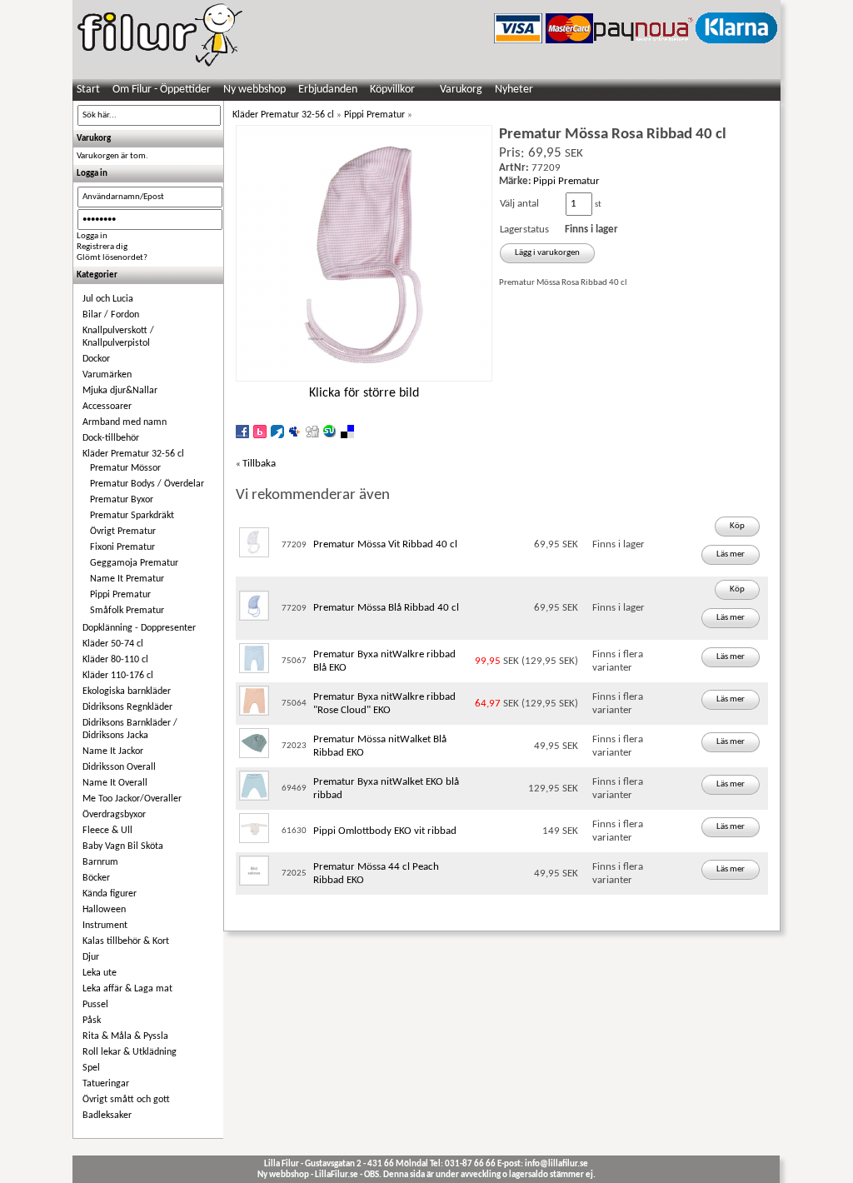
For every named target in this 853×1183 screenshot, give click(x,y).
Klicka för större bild (364, 393)
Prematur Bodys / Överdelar (147, 484)
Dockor (96, 359)
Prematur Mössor (125, 468)
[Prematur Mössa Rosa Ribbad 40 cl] (364, 379)
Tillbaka (259, 463)
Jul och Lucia (107, 299)
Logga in (92, 236)
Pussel (95, 1005)
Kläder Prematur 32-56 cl (133, 454)
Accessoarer (107, 407)
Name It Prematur (127, 579)
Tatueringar (105, 1084)
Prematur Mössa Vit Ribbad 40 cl (385, 544)
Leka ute (99, 973)
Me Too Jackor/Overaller (132, 799)
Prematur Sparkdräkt (132, 516)
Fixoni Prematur (122, 547)
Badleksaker (107, 1116)
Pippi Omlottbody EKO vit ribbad (384, 831)
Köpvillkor (392, 89)
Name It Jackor (112, 751)
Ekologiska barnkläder (126, 691)
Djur (90, 957)
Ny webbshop (254, 89)
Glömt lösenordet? (112, 257)
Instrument (104, 926)
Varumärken (107, 375)
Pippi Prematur (120, 595)
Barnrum (100, 862)
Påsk (91, 1021)
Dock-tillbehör (110, 438)
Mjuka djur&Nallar (119, 391)
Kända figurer (109, 894)
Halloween (104, 910)
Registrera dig (102, 247)
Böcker (96, 878)
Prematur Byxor (121, 500)
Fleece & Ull (107, 831)
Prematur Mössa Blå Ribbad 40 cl (386, 607)
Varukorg (461, 89)
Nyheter (514, 89)
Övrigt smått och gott (126, 1100)
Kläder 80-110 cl (115, 660)
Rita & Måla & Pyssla (125, 1036)
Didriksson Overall (119, 767)
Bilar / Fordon (110, 315)
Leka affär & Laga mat (127, 989)
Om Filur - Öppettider (161, 89)
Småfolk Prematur (127, 611)
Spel (91, 1068)
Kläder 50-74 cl (112, 644)
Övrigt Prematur (123, 532)
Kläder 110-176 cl (117, 676)
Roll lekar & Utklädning (129, 1052)
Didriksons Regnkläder (127, 707)
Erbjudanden (327, 89)
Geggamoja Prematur (134, 563)
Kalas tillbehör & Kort (125, 941)
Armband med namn (124, 422)
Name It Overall (114, 783)
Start (88, 89)
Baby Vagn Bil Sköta (122, 846)
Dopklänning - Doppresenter (139, 628)
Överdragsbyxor (114, 815)
